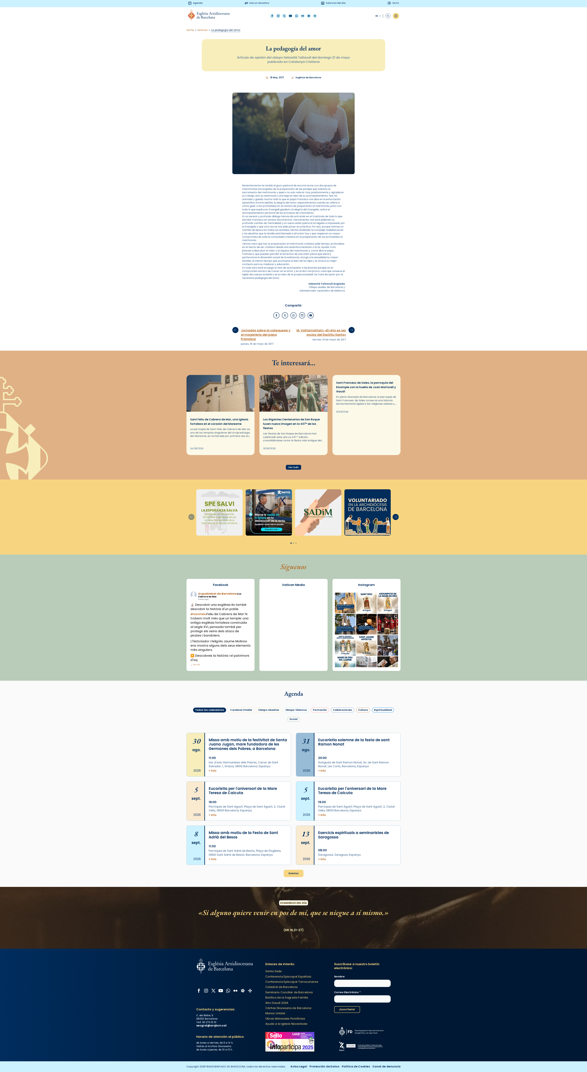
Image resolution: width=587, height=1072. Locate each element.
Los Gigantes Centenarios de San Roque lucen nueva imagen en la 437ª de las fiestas (291, 423)
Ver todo (293, 467)
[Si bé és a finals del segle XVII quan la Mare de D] (345, 666)
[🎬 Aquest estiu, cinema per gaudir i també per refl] (366, 624)
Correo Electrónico (347, 992)
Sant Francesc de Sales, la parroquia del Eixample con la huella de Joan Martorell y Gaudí (366, 387)
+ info (212, 771)
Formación (320, 710)
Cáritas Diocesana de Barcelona (288, 1008)
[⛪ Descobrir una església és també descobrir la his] (345, 603)
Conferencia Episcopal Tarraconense (291, 982)
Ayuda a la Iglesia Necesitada (286, 1024)
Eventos (294, 873)
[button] (396, 517)
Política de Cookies (356, 1066)
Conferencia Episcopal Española (288, 976)
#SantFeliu (198, 614)
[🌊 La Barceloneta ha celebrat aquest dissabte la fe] (387, 645)
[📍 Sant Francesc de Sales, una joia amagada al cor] (345, 624)
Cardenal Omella (241, 710)
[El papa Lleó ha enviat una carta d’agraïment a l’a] (387, 666)
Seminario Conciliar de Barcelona (289, 992)
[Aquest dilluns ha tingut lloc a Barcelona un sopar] (366, 666)
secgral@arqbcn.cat (211, 1025)
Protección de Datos (324, 1066)
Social (293, 719)
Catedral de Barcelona (281, 987)
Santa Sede (273, 971)
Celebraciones (342, 710)
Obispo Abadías (268, 710)
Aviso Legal (298, 1066)
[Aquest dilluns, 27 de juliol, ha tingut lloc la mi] (387, 624)
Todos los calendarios (209, 710)
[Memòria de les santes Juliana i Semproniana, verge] (345, 645)
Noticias (203, 30)
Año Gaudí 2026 (276, 1003)
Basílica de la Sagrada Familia (286, 997)
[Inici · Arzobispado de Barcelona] (211, 16)
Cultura (363, 710)
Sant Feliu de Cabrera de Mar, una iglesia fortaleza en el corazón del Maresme (219, 421)
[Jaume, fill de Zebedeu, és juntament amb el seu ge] (366, 645)
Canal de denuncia (386, 1066)
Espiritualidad (383, 710)
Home (190, 30)
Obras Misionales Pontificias (285, 1018)
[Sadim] (219, 512)
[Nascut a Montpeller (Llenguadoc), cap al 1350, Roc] (366, 603)
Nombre (339, 976)
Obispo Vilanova (296, 710)
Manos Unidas (275, 1013)
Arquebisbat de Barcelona (217, 594)
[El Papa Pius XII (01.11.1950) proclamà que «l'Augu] (387, 603)
